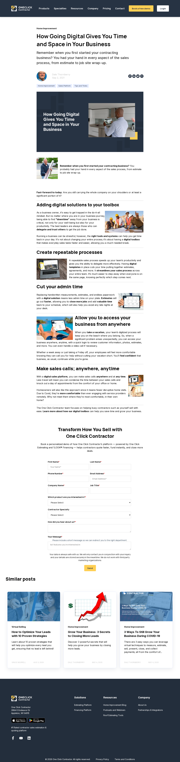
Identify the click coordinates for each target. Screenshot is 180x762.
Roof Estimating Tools (113, 715)
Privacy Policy (102, 759)
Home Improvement (46, 86)
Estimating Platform (83, 705)
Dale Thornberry (61, 74)
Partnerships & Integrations (150, 710)
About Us (142, 705)
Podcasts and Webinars (114, 710)
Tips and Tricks (81, 86)
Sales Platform (64, 86)
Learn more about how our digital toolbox (66, 411)
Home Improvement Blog (114, 705)
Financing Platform (82, 710)
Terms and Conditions (125, 759)
